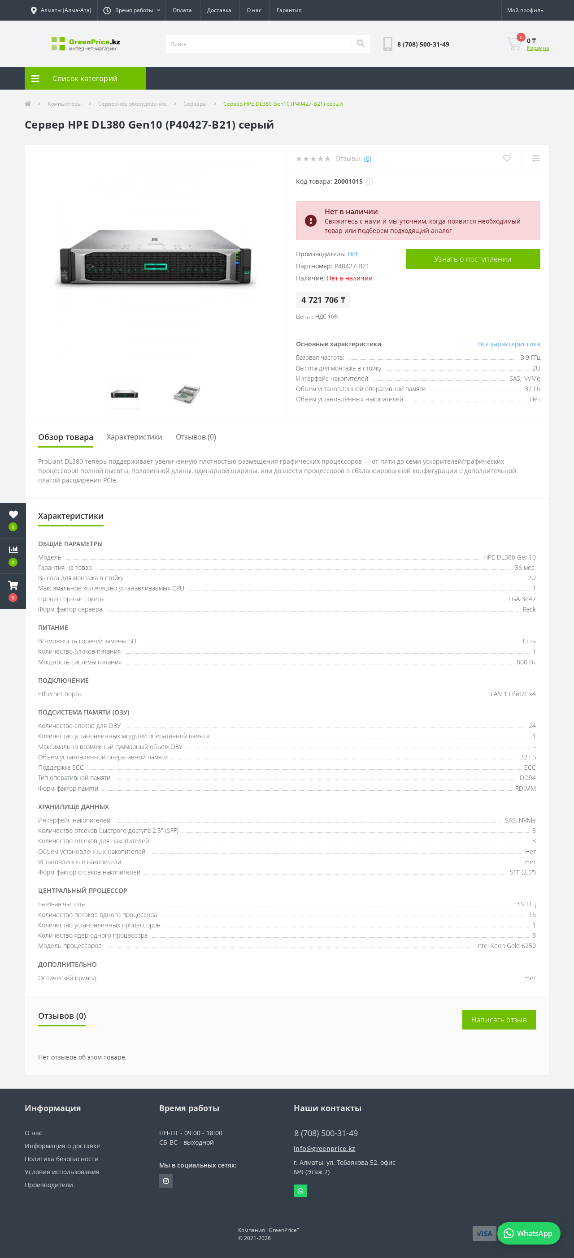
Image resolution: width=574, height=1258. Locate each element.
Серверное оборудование (132, 104)
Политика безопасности (62, 1159)
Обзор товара (65, 436)
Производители (49, 1184)
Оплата (182, 10)
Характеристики (134, 437)
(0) (367, 158)
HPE (353, 254)
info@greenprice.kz (324, 1148)
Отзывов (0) (196, 437)
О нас (254, 10)
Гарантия (289, 10)
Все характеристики (509, 344)
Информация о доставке (62, 1146)
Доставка (219, 10)
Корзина (538, 48)
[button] (131, 10)
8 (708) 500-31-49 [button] (326, 1133)
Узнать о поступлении (473, 259)
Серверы (195, 104)
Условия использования (62, 1172)
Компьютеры (65, 104)
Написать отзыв (499, 1020)
